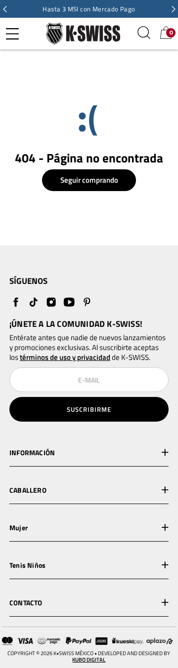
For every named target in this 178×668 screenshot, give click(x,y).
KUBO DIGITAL (88, 660)
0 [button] (171, 32)
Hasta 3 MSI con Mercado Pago (89, 9)
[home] (80, 33)
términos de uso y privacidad (65, 357)
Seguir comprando (89, 180)
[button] (5, 8)
